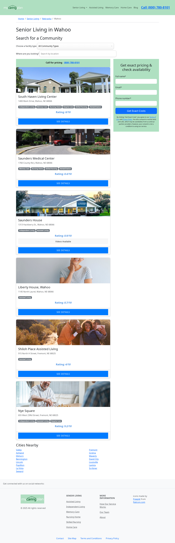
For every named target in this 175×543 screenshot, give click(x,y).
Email (118, 87)
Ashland (20, 453)
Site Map (72, 538)
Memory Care (112, 7)
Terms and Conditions (91, 538)
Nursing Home (73, 516)
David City (94, 459)
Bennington (21, 459)
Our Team (104, 512)
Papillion (20, 465)
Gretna (92, 453)
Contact (60, 538)
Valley (19, 449)
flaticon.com (139, 502)
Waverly (93, 456)
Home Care (126, 7)
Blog (136, 7)
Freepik (136, 499)
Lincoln (19, 462)
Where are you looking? (27, 53)
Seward (19, 471)
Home (21, 18)
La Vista (19, 468)
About (103, 517)
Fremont (93, 449)
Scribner (93, 468)
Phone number (123, 98)
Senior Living (33, 18)
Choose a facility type (26, 46)
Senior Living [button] (79, 7)
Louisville (93, 462)
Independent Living (75, 506)
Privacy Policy (127, 119)
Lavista (92, 465)
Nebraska (46, 18)
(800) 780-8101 (72, 62)
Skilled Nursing (73, 522)
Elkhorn (20, 456)
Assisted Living (96, 7)
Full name (120, 76)
